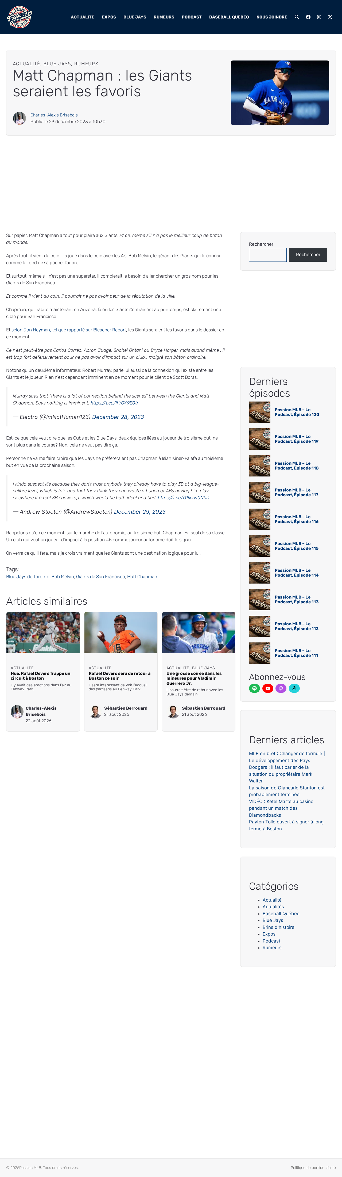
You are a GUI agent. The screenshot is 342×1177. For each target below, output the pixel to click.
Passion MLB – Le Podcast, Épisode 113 (297, 599)
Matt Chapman (142, 576)
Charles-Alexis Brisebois (54, 115)
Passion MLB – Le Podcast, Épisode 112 (296, 626)
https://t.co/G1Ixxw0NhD (183, 497)
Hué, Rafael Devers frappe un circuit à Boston (40, 676)
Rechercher (261, 244)
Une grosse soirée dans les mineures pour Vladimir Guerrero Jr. (194, 678)
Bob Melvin (63, 576)
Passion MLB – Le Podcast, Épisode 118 (297, 466)
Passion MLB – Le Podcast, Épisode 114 (297, 573)
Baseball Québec (229, 17)
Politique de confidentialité (313, 1167)
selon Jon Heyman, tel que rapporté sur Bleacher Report (68, 329)
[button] (297, 17)
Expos (109, 17)
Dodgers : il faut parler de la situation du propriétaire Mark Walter (280, 774)
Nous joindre (271, 17)
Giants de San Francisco (100, 576)
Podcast (192, 17)
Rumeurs (164, 17)
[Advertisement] (166, 183)
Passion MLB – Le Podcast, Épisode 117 (296, 492)
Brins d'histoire (278, 927)
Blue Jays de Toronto (27, 576)
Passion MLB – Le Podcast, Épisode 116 (296, 519)
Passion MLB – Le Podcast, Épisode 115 (296, 546)
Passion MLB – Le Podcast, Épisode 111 (296, 653)
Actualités (273, 906)
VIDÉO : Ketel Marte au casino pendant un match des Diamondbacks (281, 808)
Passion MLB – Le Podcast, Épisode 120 (297, 412)
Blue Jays (134, 17)
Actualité (82, 17)
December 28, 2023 (118, 417)
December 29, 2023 (140, 511)
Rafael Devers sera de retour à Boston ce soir (119, 676)
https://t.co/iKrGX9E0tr (114, 403)
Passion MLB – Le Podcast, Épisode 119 (296, 439)
